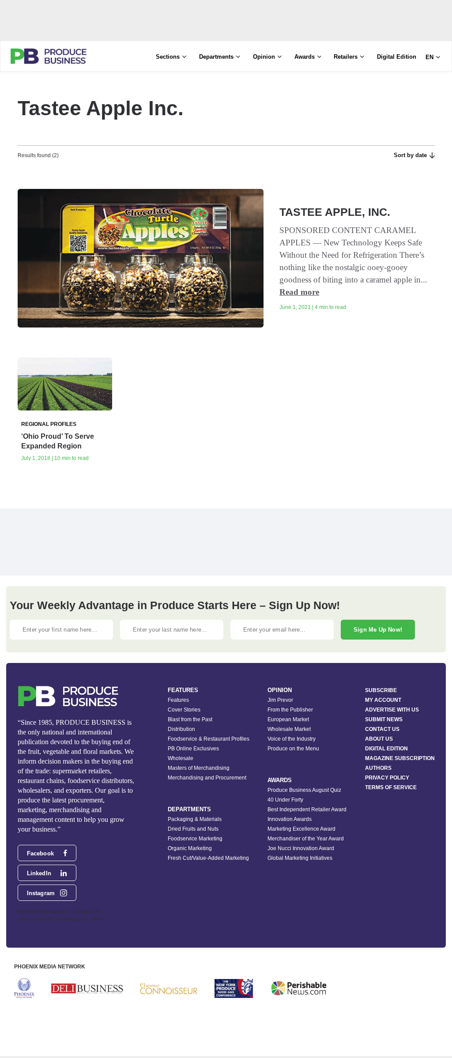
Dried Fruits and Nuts (193, 829)
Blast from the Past (190, 719)
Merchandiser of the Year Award (305, 839)
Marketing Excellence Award (301, 829)
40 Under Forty (285, 800)
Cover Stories (184, 710)
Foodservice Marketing (195, 839)
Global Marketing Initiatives (299, 858)
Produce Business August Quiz (304, 790)
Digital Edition (396, 56)
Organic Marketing (190, 848)
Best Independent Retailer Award (307, 809)
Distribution (181, 729)
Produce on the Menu (293, 748)
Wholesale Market (289, 729)
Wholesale (180, 758)
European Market (288, 719)
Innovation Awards (289, 819)
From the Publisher (290, 710)
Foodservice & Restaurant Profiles (208, 739)
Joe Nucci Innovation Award (300, 848)
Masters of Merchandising (199, 768)
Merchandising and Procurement (207, 778)
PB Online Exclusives (193, 748)
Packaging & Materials (195, 819)
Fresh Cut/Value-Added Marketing (208, 858)
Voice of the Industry (291, 739)
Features (178, 700)
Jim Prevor (280, 700)
